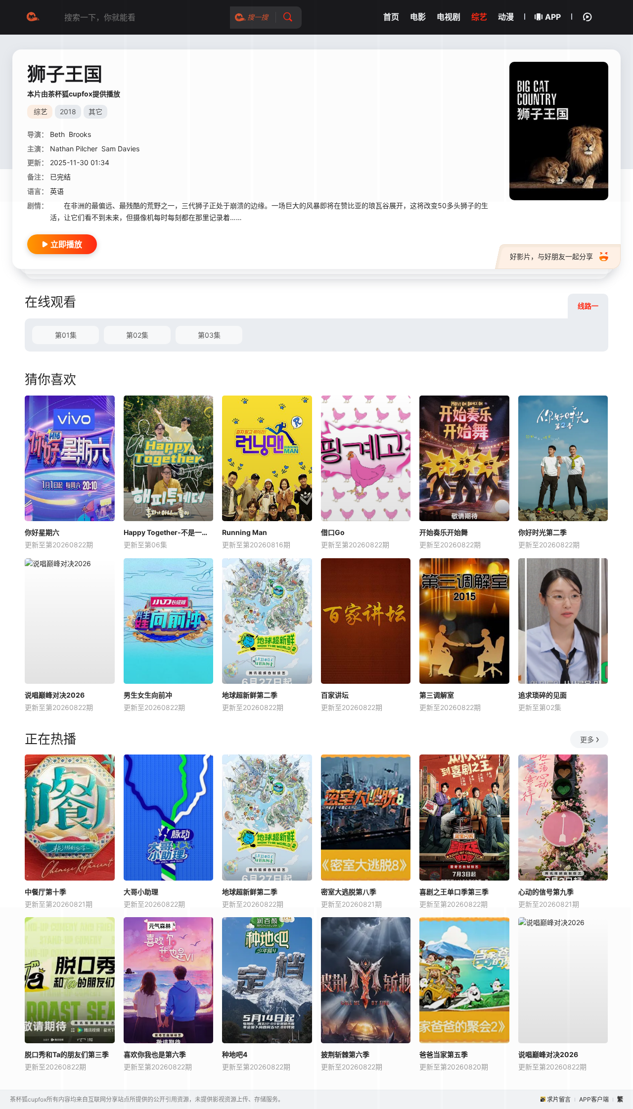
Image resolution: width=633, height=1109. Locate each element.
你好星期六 (42, 532)
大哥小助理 (141, 891)
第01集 (66, 335)
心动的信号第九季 (546, 891)
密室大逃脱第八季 (348, 891)
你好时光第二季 (542, 532)
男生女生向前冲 (148, 695)
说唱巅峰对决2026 (55, 695)
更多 (587, 739)
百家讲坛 (335, 695)
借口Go (333, 532)
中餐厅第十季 (45, 891)
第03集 (209, 335)
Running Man (244, 532)
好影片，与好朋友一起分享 (551, 256)
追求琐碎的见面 (542, 695)
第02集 (137, 335)
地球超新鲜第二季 (249, 695)
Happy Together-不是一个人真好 (169, 532)
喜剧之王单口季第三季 (454, 891)
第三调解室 (436, 695)
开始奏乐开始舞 (443, 532)
